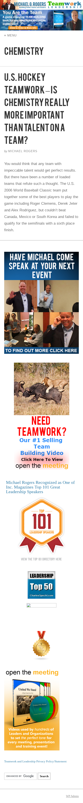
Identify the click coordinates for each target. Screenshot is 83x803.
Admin (72, 796)
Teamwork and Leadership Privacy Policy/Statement (35, 761)
